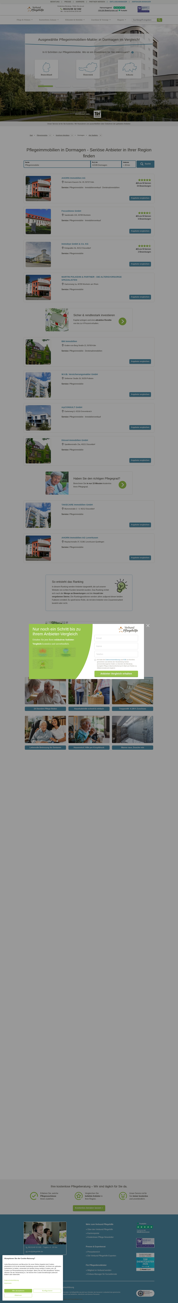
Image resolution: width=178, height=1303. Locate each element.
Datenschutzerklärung (112, 660)
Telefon (99, 654)
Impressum (8, 1283)
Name (99, 646)
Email (99, 638)
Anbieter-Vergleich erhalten (116, 673)
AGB (124, 660)
